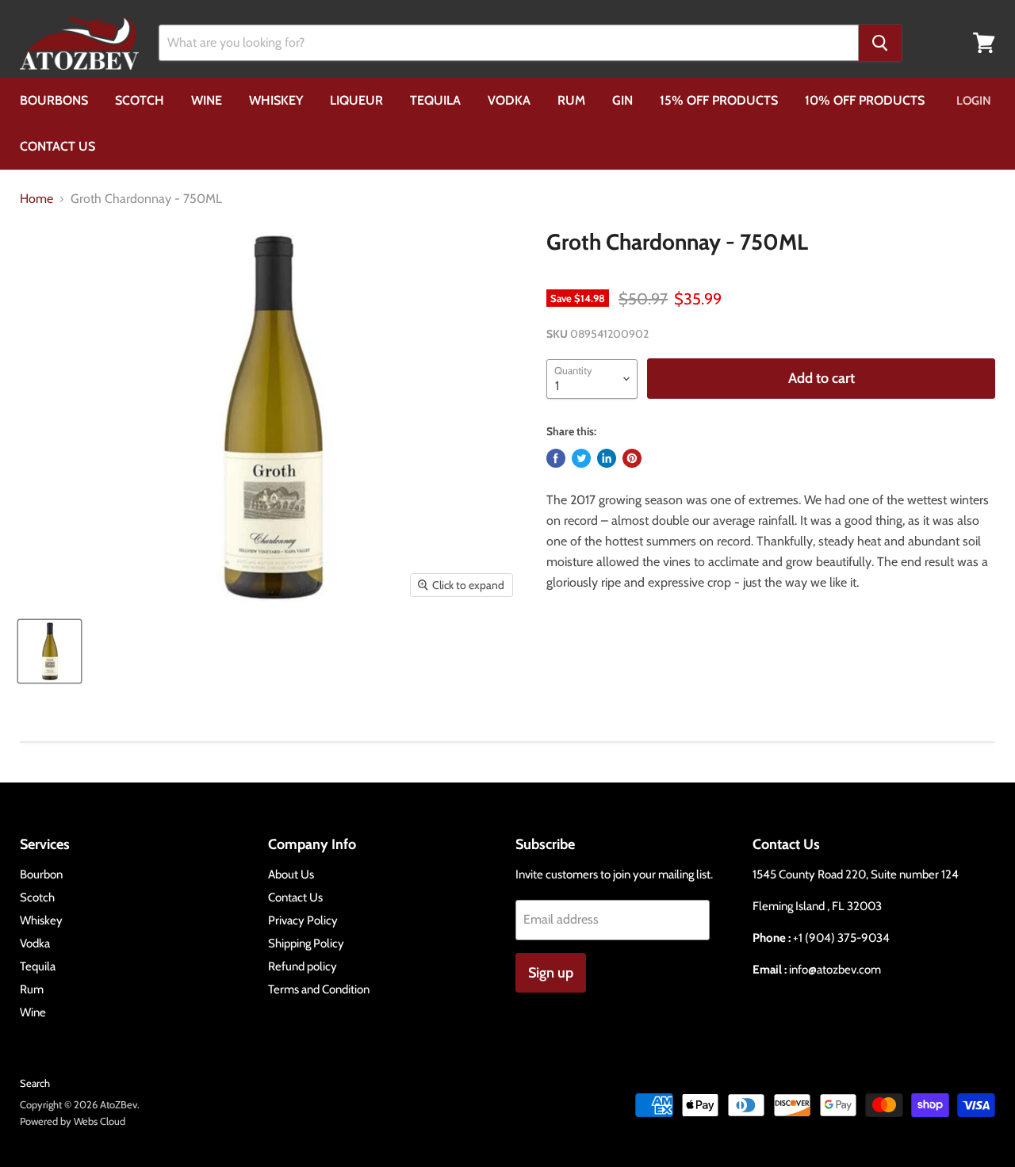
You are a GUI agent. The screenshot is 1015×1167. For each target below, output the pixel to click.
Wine (206, 100)
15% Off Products (719, 100)
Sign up (550, 972)
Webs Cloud (99, 1121)
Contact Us (57, 146)
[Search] (880, 43)
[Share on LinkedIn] (606, 458)
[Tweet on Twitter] (581, 458)
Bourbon (41, 874)
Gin (622, 100)
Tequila (435, 100)
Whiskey (276, 100)
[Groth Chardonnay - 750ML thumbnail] (49, 651)
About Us (291, 874)
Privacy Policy (303, 920)
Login (973, 101)
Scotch (139, 100)
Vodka (509, 100)
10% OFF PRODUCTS (865, 100)
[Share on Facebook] (555, 458)
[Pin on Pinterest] (632, 458)
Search (35, 1083)
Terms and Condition (319, 989)
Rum (571, 100)
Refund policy (302, 966)
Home (36, 199)
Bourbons (54, 100)
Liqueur (356, 100)
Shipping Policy (306, 943)
